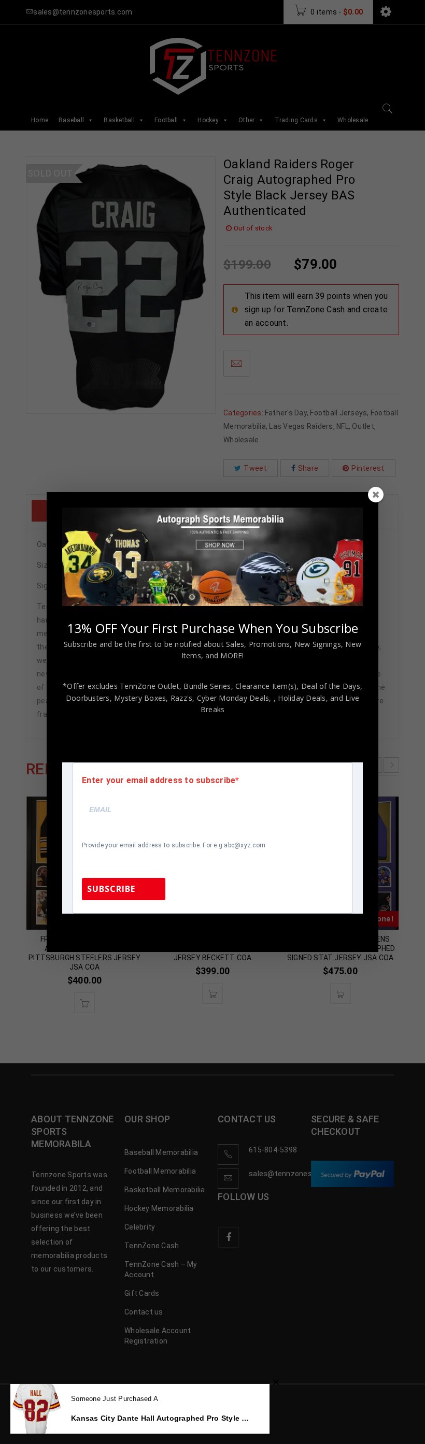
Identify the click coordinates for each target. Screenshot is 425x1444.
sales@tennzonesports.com (282, 927)
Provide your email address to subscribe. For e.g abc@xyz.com (173, 845)
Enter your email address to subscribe (158, 780)
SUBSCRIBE (111, 888)
